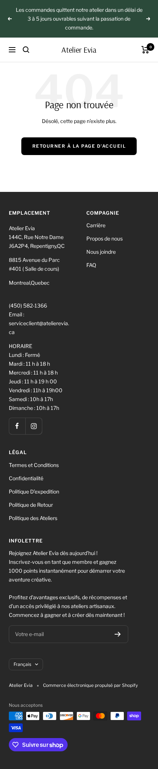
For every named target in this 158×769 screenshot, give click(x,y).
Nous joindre (101, 252)
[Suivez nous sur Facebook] (17, 426)
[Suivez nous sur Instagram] (33, 426)
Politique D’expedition (34, 491)
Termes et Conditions (34, 465)
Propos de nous (104, 238)
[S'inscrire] (118, 634)
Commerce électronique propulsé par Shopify (90, 685)
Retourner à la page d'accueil (79, 146)
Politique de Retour (31, 505)
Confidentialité (26, 478)
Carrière (95, 225)
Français (22, 664)
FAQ (91, 265)
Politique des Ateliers (33, 518)
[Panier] (145, 49)
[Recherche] (26, 49)
